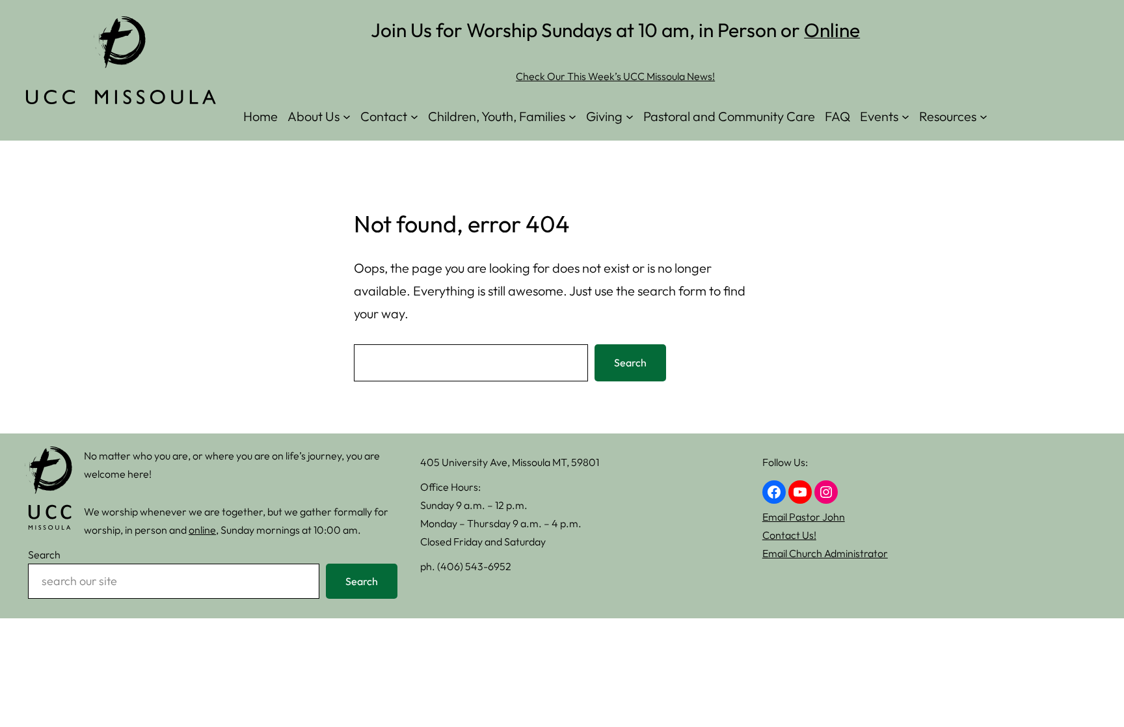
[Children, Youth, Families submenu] (572, 116)
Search (630, 362)
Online (832, 30)
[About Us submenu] (347, 116)
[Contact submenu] (414, 116)
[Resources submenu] (983, 116)
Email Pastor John (803, 516)
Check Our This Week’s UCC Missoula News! (615, 76)
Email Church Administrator (825, 553)
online (202, 529)
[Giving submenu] (630, 116)
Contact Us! (789, 535)
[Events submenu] (905, 116)
